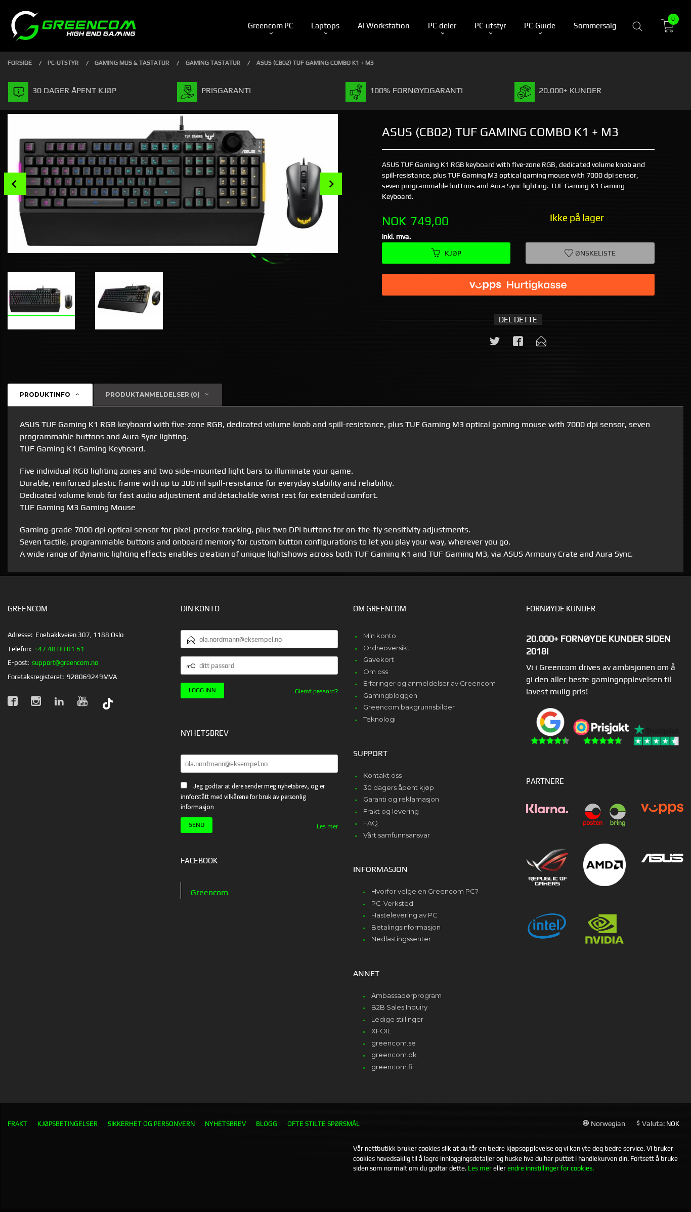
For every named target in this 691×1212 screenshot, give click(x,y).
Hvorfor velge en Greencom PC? (425, 891)
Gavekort (378, 659)
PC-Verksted (392, 903)
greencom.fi (391, 1067)
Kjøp (453, 253)
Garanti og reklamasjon (401, 799)
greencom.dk (394, 1055)
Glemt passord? (316, 691)
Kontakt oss (382, 775)
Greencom (209, 892)
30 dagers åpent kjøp (398, 787)
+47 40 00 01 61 (59, 649)
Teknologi (379, 719)
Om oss (375, 671)
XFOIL (381, 1031)
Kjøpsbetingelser (67, 1123)
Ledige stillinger (397, 1019)
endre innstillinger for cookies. (550, 1168)
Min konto (379, 636)
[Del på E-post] (541, 343)
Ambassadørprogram (406, 995)
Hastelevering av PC (404, 915)
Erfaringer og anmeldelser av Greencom (429, 683)
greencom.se (393, 1043)
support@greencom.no (65, 662)
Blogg (266, 1123)
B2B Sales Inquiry (399, 1007)
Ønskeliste (595, 253)
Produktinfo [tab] (45, 394)
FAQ (370, 823)
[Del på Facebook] (518, 343)
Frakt (17, 1123)
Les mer (327, 826)
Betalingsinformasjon (406, 927)
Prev (15, 184)
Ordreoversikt (386, 648)
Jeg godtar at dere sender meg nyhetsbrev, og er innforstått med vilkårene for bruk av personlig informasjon (253, 796)
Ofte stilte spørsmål (323, 1123)
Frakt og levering (391, 811)
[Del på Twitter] (495, 343)
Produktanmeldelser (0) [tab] (153, 394)
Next (331, 184)
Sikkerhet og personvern (151, 1123)
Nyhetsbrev (225, 1123)
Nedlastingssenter (401, 939)
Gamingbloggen (390, 695)
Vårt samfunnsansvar (396, 835)
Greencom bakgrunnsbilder (409, 707)
